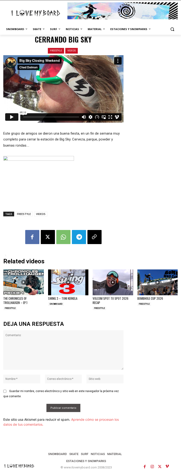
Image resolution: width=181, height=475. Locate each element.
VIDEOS (71, 50)
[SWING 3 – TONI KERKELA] (68, 282)
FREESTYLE (56, 50)
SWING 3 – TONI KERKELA (62, 298)
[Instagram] (152, 466)
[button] (172, 29)
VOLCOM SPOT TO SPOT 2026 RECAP (110, 300)
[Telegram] (79, 237)
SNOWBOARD (55, 304)
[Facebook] (32, 237)
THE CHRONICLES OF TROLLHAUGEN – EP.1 (15, 300)
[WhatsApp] (63, 237)
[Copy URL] (94, 237)
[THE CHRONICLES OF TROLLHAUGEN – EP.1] (23, 282)
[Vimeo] (167, 466)
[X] (48, 237)
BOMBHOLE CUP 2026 (150, 298)
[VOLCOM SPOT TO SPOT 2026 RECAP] (113, 282)
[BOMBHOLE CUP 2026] (157, 282)
